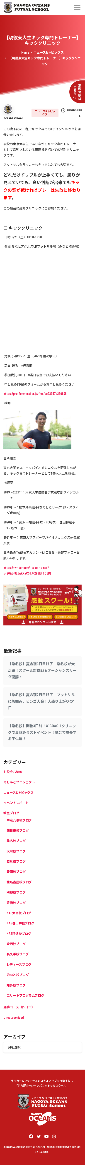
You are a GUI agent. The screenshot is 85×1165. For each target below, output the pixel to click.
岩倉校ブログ (16, 861)
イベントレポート (16, 803)
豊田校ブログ (16, 872)
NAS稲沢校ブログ (19, 934)
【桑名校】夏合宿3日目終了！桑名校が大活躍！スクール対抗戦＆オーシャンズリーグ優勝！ (42, 670)
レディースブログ (19, 964)
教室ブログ (11, 813)
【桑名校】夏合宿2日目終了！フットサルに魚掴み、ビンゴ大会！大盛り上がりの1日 (41, 701)
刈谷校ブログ (16, 892)
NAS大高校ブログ (19, 913)
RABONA (43, 1152)
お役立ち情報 (12, 772)
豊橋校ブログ (16, 903)
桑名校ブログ (16, 841)
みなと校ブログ (18, 975)
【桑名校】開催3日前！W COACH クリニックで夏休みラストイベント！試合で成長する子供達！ (42, 732)
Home (25, 52)
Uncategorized (13, 1017)
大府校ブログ (16, 851)
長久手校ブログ (18, 954)
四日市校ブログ (18, 830)
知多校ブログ (16, 985)
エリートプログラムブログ (25, 995)
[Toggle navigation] (77, 7)
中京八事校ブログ (19, 820)
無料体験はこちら (77, 92)
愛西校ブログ (16, 944)
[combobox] (42, 1047)
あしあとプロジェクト (19, 782)
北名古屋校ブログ (19, 882)
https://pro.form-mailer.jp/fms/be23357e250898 (34, 394)
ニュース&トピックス (49, 52)
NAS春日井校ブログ (20, 923)
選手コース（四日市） (19, 1007)
